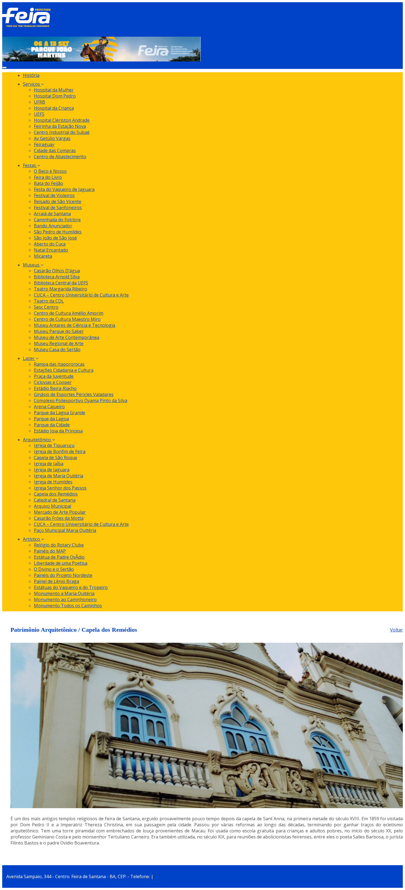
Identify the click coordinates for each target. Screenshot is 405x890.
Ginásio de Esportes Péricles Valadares (74, 394)
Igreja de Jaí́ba (48, 464)
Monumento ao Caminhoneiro (65, 599)
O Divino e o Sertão (54, 569)
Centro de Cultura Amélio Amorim (68, 313)
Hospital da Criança (54, 108)
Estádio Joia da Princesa (58, 431)
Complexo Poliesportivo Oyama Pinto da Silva (80, 400)
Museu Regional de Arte (58, 343)
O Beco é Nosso (50, 171)
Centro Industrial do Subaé (62, 132)
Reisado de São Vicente (57, 201)
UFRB (39, 102)
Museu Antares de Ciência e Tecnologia (74, 325)
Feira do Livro (48, 177)
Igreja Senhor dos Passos (60, 488)
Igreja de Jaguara (51, 470)
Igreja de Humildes (53, 482)
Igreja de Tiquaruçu (54, 445)
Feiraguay (44, 144)
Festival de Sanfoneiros (58, 208)
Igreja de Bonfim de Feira (59, 451)
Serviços (32, 84)
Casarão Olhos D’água (57, 271)
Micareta (43, 256)
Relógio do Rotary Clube (59, 545)
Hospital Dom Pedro (55, 96)
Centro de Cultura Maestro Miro (67, 319)
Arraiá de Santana (52, 214)
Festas (30, 165)
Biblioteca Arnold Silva (57, 277)
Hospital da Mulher (54, 90)
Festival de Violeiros (54, 195)
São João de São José (55, 238)
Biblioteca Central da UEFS (61, 283)
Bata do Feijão (48, 183)
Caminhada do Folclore (57, 220)
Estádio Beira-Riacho (55, 388)
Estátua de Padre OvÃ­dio (59, 557)
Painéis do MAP (50, 551)
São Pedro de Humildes (58, 232)
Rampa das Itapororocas (59, 364)
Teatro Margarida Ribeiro (60, 289)
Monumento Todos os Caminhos (68, 606)
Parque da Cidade (52, 425)
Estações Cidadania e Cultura (63, 370)
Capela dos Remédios (56, 494)
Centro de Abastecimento (60, 157)
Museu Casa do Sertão (57, 349)
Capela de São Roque (55, 458)
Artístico (32, 539)
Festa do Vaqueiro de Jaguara (64, 189)
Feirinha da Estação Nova (60, 126)
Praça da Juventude (54, 376)
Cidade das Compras (55, 150)
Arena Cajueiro (49, 407)
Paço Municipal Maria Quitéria (65, 530)
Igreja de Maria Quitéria (58, 476)
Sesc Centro (46, 307)
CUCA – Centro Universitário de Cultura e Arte (81, 295)
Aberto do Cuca (50, 244)
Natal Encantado (51, 250)
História (31, 75)
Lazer (29, 358)
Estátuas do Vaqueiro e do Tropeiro (71, 587)
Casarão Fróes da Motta (58, 518)
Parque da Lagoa (51, 419)
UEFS (39, 114)
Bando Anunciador (53, 226)
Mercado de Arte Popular (60, 512)
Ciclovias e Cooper (53, 382)
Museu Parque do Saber (59, 331)
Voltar (396, 630)
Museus (31, 265)
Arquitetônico (37, 440)
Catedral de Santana (54, 500)
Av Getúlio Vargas (52, 138)
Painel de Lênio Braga (56, 581)
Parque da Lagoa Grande (59, 413)
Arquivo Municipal (52, 506)
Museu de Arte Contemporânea (66, 337)
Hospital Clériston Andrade (62, 120)
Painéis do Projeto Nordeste (63, 575)
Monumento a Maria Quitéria (64, 593)
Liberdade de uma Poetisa (60, 563)
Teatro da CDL (49, 301)
